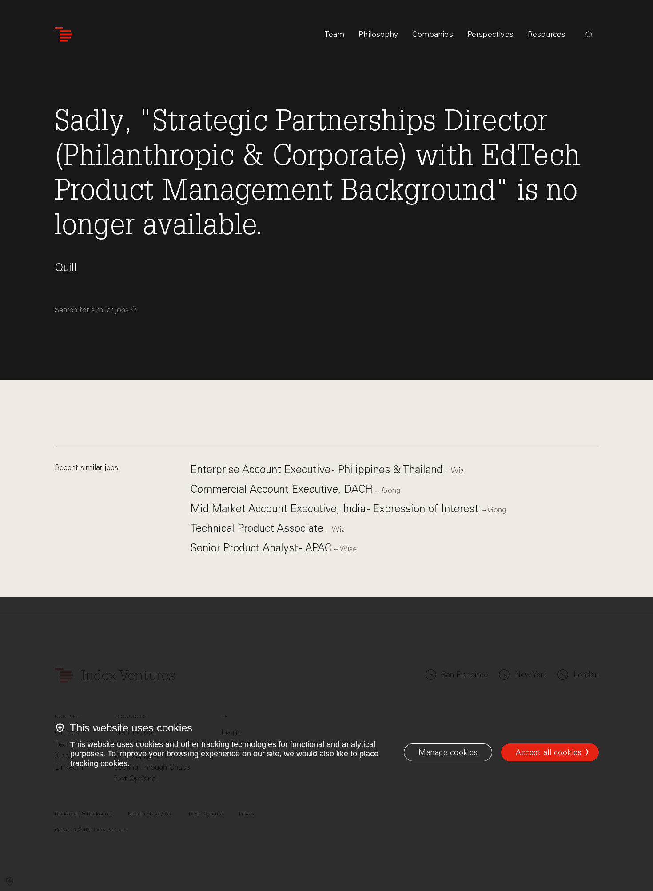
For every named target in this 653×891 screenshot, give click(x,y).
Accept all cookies (548, 752)
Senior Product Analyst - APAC (262, 547)
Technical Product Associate (258, 528)
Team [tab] (334, 34)
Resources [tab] (547, 34)
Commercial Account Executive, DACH (283, 489)
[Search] (589, 35)
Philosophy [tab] (378, 34)
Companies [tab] (432, 34)
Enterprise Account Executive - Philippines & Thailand (318, 469)
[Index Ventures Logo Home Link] (63, 34)
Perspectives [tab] (490, 34)
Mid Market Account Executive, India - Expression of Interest (336, 508)
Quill (66, 267)
